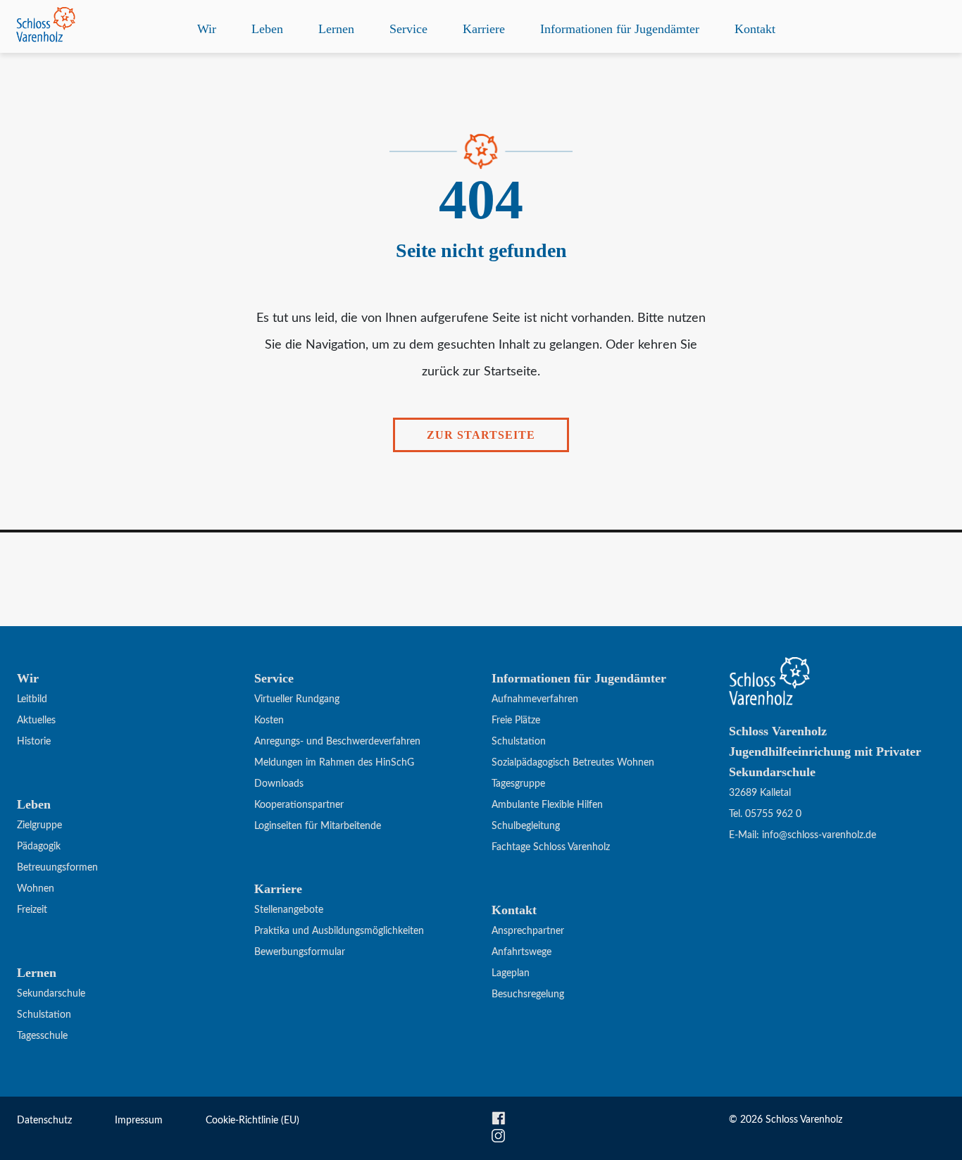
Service (408, 29)
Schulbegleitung (526, 826)
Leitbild (32, 699)
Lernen (336, 29)
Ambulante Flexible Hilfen (547, 805)
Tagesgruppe (518, 784)
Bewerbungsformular (299, 952)
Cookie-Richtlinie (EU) (252, 1120)
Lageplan (511, 973)
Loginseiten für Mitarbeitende (317, 826)
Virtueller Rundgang (296, 699)
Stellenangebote (288, 910)
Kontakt (755, 29)
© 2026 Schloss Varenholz (785, 1120)
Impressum (139, 1120)
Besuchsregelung (528, 994)
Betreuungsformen (57, 868)
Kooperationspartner (299, 805)
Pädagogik (39, 847)
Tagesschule (42, 1036)
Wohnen (35, 889)
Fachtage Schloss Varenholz (551, 847)
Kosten (269, 720)
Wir (206, 29)
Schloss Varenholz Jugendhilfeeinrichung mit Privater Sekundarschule (825, 751)
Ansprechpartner (528, 931)
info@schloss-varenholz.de (819, 835)
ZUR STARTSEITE (481, 435)
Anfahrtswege (521, 952)
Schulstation (44, 1015)
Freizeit (32, 910)
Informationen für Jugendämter (619, 29)
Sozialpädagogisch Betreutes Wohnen (573, 763)
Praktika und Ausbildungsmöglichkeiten (339, 931)
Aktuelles (36, 720)
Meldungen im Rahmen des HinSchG (334, 763)
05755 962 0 (773, 814)
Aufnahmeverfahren (535, 699)
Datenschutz (44, 1120)
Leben (267, 29)
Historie (34, 742)
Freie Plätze (516, 720)
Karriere (484, 29)
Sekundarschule (51, 994)
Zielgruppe (39, 825)
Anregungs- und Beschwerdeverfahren (337, 742)
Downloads (279, 784)
